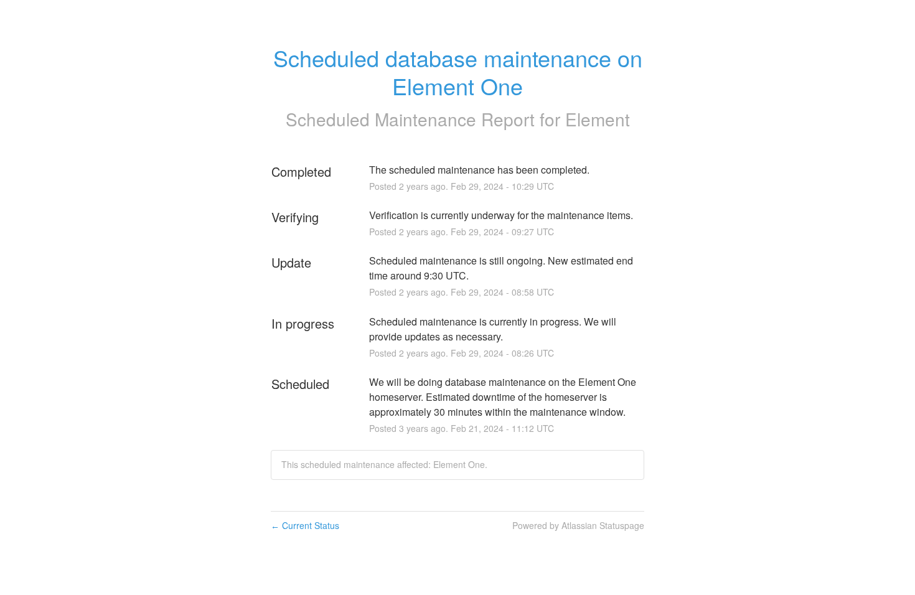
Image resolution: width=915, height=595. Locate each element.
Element (597, 118)
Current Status (305, 525)
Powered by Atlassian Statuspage (578, 525)
